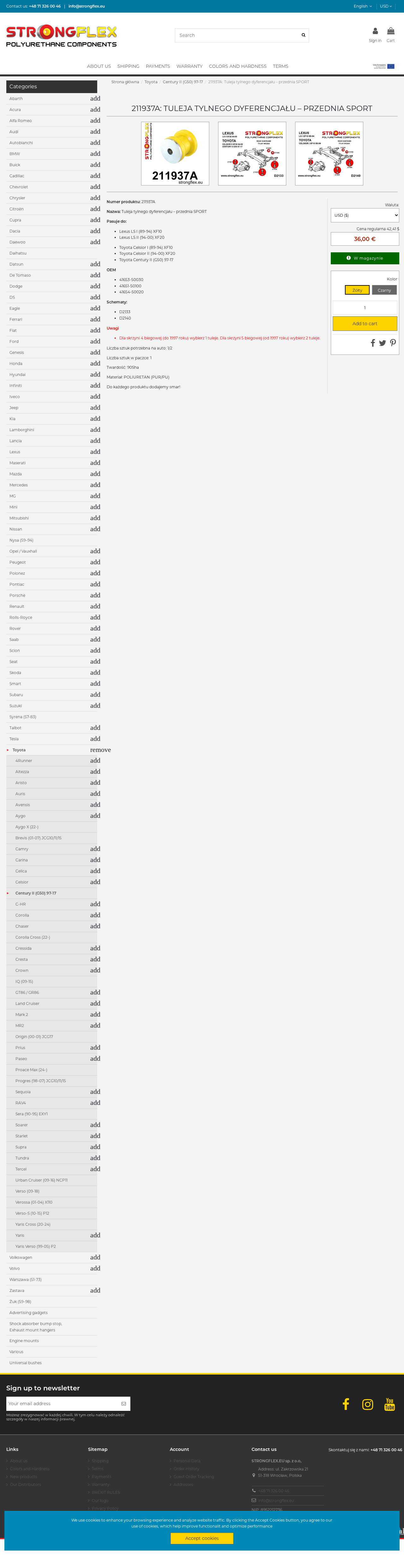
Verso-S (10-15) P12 (32, 1213)
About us (18, 1460)
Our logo (100, 1500)
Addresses (183, 1484)
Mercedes (18, 485)
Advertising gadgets (28, 1312)
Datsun (16, 264)
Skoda (15, 672)
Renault (16, 606)
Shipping (100, 1460)
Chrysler (17, 198)
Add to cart (357, 324)
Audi (13, 131)
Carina (21, 860)
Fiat (13, 330)
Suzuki (15, 705)
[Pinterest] (393, 344)
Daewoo (17, 242)
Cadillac (16, 175)
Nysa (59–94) (21, 540)
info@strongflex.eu (276, 1500)
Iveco (14, 396)
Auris (20, 793)
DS (12, 297)
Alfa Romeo (20, 120)
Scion (14, 650)
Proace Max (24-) (31, 1069)
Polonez (17, 573)
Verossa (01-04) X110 (33, 1202)
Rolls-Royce (20, 617)
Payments (101, 1476)
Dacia (14, 231)
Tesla (14, 738)
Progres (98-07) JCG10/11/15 (40, 1080)
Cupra (15, 220)
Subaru (16, 694)
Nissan (15, 529)
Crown (21, 970)
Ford (14, 341)
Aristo (21, 782)
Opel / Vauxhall (23, 551)
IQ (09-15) (24, 981)
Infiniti (15, 385)
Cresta (21, 959)
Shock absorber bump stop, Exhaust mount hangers (35, 1326)
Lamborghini (21, 429)
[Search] (303, 35)
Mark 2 (21, 1014)
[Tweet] (382, 344)
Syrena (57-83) (22, 716)
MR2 (19, 1025)
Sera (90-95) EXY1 (31, 1114)
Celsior (21, 882)
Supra (21, 1147)
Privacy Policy (105, 1508)
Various (16, 1351)
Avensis (22, 804)
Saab (14, 639)
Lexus (14, 451)
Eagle (14, 308)
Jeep (13, 407)
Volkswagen (20, 1257)
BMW (14, 153)
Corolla (22, 915)
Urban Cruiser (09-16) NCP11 (41, 1180)
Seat (13, 661)
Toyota (19, 750)
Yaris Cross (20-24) (32, 1224)
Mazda (15, 474)
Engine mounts (24, 1340)
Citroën (16, 209)
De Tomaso (20, 275)
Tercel (21, 1169)
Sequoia (23, 1091)
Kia (12, 418)
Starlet (21, 1136)
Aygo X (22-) (27, 826)
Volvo (14, 1268)
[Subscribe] (123, 1404)
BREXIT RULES (106, 1492)
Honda (15, 363)
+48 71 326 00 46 (273, 1490)
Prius (20, 1047)
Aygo (20, 815)
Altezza (22, 771)
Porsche (17, 595)
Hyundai (17, 374)
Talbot (15, 727)
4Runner (23, 760)
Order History (186, 1468)
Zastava (16, 1290)
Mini (13, 507)
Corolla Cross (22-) (32, 937)
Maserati (17, 463)
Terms (98, 1468)
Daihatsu (18, 253)
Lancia (15, 440)
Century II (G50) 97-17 (35, 893)
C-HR (20, 904)
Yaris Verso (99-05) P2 (35, 1246)
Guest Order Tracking (194, 1476)
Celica (21, 871)
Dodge (15, 286)
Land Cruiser (27, 1003)
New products (23, 1476)
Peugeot (17, 562)
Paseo (21, 1058)
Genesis (16, 352)
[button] (383, 66)
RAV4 (20, 1102)
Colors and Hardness (30, 1468)
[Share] (373, 344)
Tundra (22, 1158)
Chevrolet (18, 187)
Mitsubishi (19, 518)
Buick (14, 164)
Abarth (16, 98)
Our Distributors (25, 1484)
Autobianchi (21, 142)
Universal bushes (25, 1362)
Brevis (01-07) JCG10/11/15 (38, 838)
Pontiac (16, 584)
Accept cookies (202, 1538)
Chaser (22, 926)
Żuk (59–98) (20, 1301)
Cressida (23, 948)
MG (12, 496)
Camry (21, 849)
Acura (15, 109)
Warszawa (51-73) (25, 1279)
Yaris (19, 1235)
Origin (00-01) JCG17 (34, 1036)
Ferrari (15, 319)
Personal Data (187, 1460)
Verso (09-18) (27, 1191)
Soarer (21, 1125)
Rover (15, 628)
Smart (15, 683)
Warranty (101, 1484)
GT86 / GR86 (27, 992)
